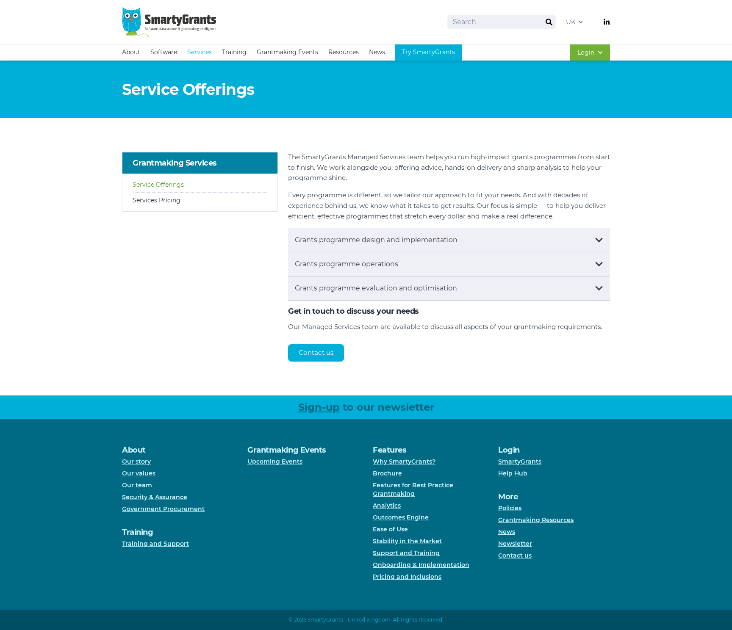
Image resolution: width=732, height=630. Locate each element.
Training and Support (155, 543)
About (131, 52)
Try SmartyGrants (428, 52)
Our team (137, 485)
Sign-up (319, 407)
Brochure (387, 473)
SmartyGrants (519, 461)
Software (163, 52)
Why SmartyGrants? (404, 461)
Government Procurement (163, 509)
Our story (136, 461)
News (377, 52)
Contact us (316, 352)
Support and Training (406, 553)
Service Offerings (158, 184)
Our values (138, 473)
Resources (343, 52)
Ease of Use (390, 529)
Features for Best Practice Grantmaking (413, 489)
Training (234, 52)
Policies (509, 508)
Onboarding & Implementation (421, 565)
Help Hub (512, 473)
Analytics (387, 505)
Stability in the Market (407, 541)
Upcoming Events (274, 461)
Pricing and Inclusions (407, 576)
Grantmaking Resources (536, 520)
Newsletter (515, 543)
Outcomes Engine (401, 517)
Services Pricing (156, 200)
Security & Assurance (154, 497)
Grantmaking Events (287, 52)
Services (199, 52)
